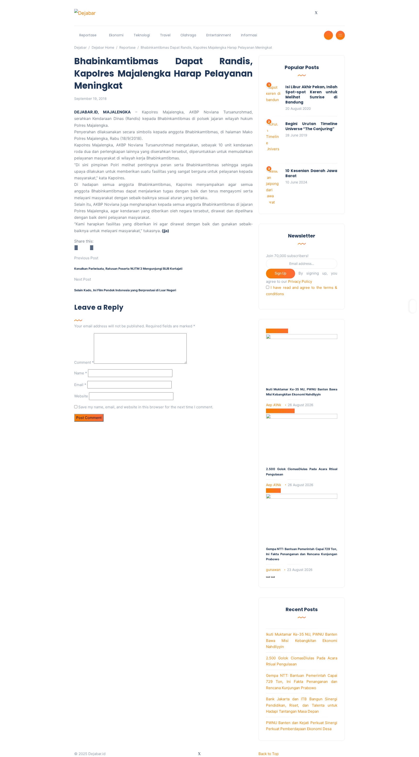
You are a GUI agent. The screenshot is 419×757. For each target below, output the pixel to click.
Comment (84, 362)
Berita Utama (277, 331)
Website (81, 396)
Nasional (273, 490)
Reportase (88, 35)
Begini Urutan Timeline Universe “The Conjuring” (311, 126)
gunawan (273, 570)
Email (80, 384)
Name (80, 373)
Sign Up (280, 273)
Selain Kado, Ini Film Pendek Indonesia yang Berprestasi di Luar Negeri (125, 290)
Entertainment (218, 35)
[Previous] (268, 577)
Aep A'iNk (273, 405)
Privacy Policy (300, 281)
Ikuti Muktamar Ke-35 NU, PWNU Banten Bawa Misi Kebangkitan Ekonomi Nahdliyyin (301, 640)
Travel (165, 35)
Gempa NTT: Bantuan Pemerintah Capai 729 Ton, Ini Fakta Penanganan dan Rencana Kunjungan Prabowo (301, 554)
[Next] (273, 577)
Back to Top (268, 753)
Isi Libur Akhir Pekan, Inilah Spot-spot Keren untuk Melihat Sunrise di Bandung (311, 94)
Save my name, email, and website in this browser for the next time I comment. (145, 407)
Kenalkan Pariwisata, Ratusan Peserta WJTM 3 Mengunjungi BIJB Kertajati (128, 268)
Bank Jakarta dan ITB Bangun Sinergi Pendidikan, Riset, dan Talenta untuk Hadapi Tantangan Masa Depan (301, 705)
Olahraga (188, 35)
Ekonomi (116, 35)
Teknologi (142, 35)
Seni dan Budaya (280, 411)
